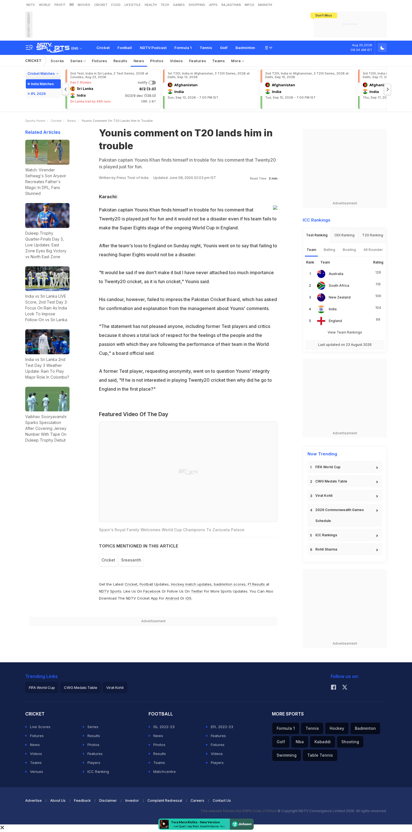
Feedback (82, 800)
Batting (329, 250)
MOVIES (84, 5)
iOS (188, 598)
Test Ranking (317, 235)
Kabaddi (322, 741)
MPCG (249, 5)
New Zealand (340, 297)
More (236, 61)
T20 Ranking (372, 235)
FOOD (116, 5)
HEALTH (151, 5)
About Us (58, 800)
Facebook (152, 591)
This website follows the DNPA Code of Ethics (238, 811)
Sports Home (35, 121)
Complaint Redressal (164, 800)
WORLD (44, 5)
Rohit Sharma (326, 549)
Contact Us (222, 800)
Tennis (206, 47)
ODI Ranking (344, 235)
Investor (132, 800)
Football (124, 47)
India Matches (42, 84)
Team (311, 250)
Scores (57, 61)
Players (93, 762)
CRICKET (100, 5)
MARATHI (265, 5)
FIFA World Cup (328, 467)
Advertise (33, 800)
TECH (165, 5)
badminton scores (230, 584)
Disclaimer (108, 800)
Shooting (350, 741)
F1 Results (257, 584)
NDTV (30, 5)
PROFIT (60, 5)
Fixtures (99, 61)
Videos (176, 61)
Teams (218, 61)
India (333, 309)
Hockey (337, 728)
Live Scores (40, 726)
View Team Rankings (345, 332)
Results (121, 61)
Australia (336, 274)
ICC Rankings (326, 535)
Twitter (197, 591)
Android (172, 598)
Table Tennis (320, 755)
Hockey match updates (191, 584)
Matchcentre (164, 771)
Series (77, 61)
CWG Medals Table (331, 481)
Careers (197, 800)
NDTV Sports (110, 591)
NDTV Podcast (153, 47)
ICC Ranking (98, 771)
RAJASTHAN (231, 5)
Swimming (287, 755)
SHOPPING (197, 5)
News (139, 61)
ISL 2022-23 (164, 726)
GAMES (179, 5)
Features (197, 61)
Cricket (103, 47)
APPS (213, 5)
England (335, 321)
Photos (156, 61)
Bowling (349, 250)
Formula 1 (183, 47)
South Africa (339, 285)
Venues (36, 771)
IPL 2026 (38, 94)
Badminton (245, 47)
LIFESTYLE (132, 5)
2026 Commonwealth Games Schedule (339, 515)
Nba (300, 741)
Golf (224, 47)
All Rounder (373, 250)
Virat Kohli (323, 495)
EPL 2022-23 (222, 726)
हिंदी (72, 5)
